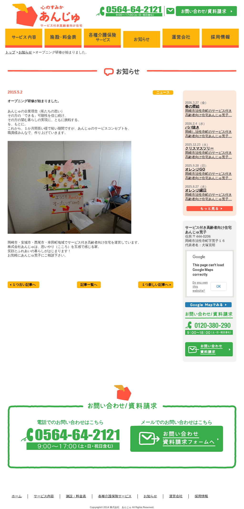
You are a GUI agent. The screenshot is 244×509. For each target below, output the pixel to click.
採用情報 (201, 496)
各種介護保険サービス (115, 496)
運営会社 (176, 496)
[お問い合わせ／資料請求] (201, 11)
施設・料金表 (76, 496)
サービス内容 (44, 496)
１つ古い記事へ (24, 284)
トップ (10, 52)
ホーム (17, 496)
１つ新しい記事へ (155, 284)
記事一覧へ (89, 284)
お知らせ (25, 52)
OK (218, 286)
